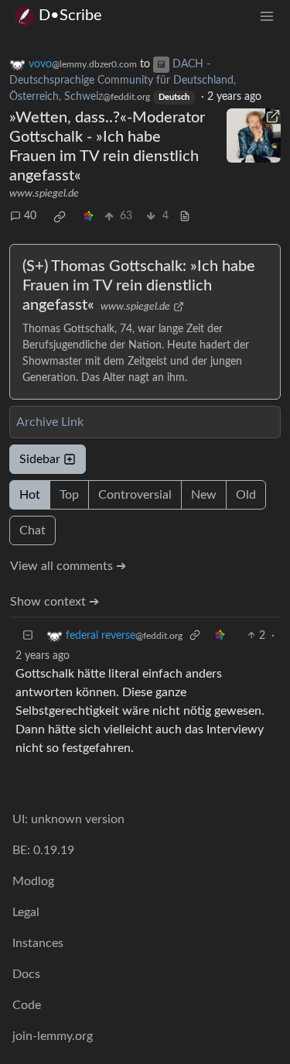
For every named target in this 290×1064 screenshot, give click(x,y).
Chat (32, 530)
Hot (29, 495)
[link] (59, 217)
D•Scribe (70, 15)
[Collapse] (27, 636)
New (204, 495)
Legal (25, 912)
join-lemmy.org (52, 1036)
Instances (37, 943)
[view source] (184, 216)
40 (30, 216)
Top (69, 495)
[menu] (267, 16)
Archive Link (50, 422)
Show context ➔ (54, 601)
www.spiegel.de (44, 193)
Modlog (33, 881)
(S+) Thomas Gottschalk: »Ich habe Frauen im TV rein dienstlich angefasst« (138, 286)
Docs (26, 974)
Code (26, 1005)
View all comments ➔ (68, 566)
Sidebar (39, 459)
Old (246, 495)
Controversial (135, 495)
